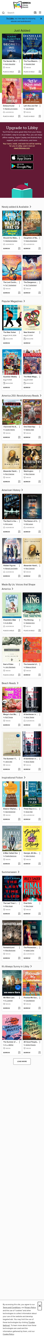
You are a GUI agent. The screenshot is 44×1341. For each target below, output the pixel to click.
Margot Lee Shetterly (12, 569)
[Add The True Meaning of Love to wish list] (39, 71)
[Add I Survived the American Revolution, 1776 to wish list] (19, 437)
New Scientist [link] (29, 332)
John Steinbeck (10, 667)
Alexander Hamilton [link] (10, 471)
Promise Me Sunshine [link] (31, 998)
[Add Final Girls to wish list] (39, 913)
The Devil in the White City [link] (10, 521)
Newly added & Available (15, 206)
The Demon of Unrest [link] (31, 521)
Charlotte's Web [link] (9, 620)
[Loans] (35, 13)
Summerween (9, 872)
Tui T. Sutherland (10, 285)
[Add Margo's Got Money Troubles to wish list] (19, 725)
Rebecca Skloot (31, 667)
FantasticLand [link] (8, 948)
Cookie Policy (8, 1334)
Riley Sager (9, 906)
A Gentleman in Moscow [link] (31, 714)
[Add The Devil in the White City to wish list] (19, 531)
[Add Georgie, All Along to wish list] (39, 863)
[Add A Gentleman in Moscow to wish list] (39, 725)
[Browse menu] (40, 12)
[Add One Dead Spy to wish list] (39, 437)
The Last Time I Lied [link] (10, 903)
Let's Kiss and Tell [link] (31, 106)
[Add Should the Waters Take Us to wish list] (19, 248)
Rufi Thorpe (9, 717)
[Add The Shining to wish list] (39, 630)
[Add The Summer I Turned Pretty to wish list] (19, 769)
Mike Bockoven (10, 950)
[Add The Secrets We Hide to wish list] (19, 71)
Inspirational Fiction (12, 777)
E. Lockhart (9, 1001)
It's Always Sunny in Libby (16, 966)
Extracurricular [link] (8, 106)
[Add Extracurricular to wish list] (19, 116)
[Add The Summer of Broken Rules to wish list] (19, 1052)
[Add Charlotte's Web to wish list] (19, 630)
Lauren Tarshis (10, 430)
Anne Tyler (29, 812)
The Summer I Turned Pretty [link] (10, 759)
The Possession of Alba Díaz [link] (31, 948)
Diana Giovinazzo (31, 241)
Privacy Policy (30, 1307)
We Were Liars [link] (8, 998)
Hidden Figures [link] (9, 566)
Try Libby (10, 18)
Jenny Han (8, 762)
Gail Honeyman (10, 812)
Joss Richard (30, 109)
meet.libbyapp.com (22, 148)
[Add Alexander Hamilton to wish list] (19, 481)
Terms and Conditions (12, 1307)
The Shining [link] (28, 620)
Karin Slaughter (10, 64)
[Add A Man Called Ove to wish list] (19, 863)
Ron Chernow (9, 474)
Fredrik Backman (10, 856)
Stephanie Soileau (11, 241)
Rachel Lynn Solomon (12, 109)
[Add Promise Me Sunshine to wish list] (39, 1008)
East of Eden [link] (8, 664)
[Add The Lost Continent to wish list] (19, 293)
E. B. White (8, 623)
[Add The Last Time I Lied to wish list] (19, 913)
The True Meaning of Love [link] (31, 61)
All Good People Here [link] (31, 1042)
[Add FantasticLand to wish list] (19, 958)
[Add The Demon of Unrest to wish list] (39, 531)
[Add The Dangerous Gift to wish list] (39, 293)
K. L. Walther (9, 1045)
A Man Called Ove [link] (10, 853)
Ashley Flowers (31, 1045)
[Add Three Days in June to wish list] (39, 819)
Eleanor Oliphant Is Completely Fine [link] (10, 809)
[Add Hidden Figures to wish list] (19, 576)
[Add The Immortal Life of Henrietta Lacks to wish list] (39, 675)
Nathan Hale (30, 430)
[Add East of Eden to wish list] (19, 675)
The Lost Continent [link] (10, 282)
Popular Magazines (12, 301)
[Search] (3, 13)
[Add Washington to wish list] (39, 481)
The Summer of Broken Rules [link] (10, 1042)
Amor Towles (30, 717)
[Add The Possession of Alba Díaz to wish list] (39, 958)
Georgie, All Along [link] (31, 853)
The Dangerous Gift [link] (31, 282)
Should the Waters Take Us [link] (10, 238)
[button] (19, 61)
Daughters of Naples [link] (31, 238)
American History (11, 490)
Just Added (22, 31)
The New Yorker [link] (9, 332)
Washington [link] (28, 471)
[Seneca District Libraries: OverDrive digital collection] (22, 5)
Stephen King (30, 623)
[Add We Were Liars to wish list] (19, 1008)
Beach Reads (9, 683)
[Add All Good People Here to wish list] (39, 1052)
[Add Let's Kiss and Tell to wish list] (39, 116)
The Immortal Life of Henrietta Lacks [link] (31, 664)
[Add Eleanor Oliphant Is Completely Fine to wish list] (19, 819)
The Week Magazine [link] (31, 377)
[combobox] (17, 13)
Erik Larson (9, 524)
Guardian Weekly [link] (10, 377)
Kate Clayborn (30, 856)
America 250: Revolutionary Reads (20, 395)
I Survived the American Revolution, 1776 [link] (10, 427)
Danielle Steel (30, 64)
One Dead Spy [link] (29, 427)
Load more (22, 1061)
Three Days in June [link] (31, 809)
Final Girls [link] (28, 903)
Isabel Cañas (30, 950)
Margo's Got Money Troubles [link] (10, 714)
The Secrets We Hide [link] (10, 61)
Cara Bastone (30, 1001)
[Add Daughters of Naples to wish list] (39, 248)
